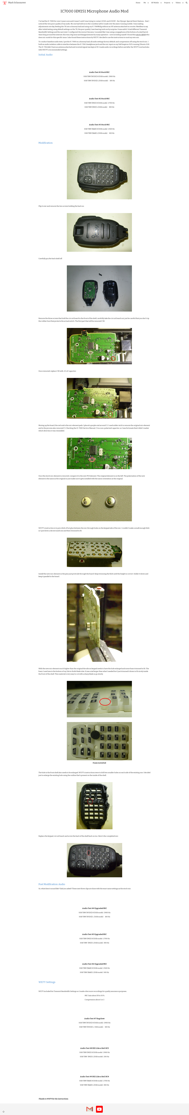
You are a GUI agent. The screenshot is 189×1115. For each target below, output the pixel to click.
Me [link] (145, 3)
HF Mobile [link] (155, 3)
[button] (186, 2)
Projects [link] (167, 3)
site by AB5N (141, 35)
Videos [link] (178, 3)
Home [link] (138, 3)
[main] (94, 11)
